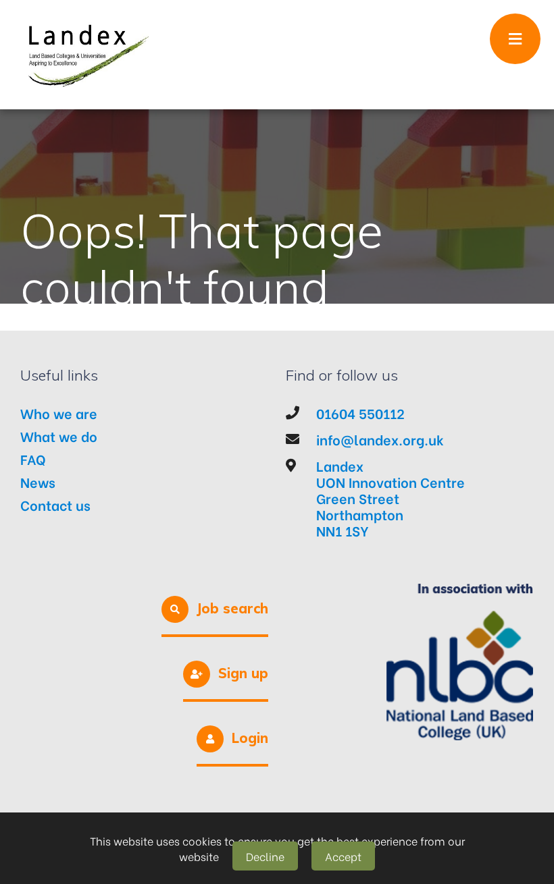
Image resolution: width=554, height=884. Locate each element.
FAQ (33, 459)
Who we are (58, 413)
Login (250, 737)
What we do (58, 436)
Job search (232, 608)
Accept (343, 856)
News (37, 482)
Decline (265, 856)
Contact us (55, 505)
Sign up (243, 673)
